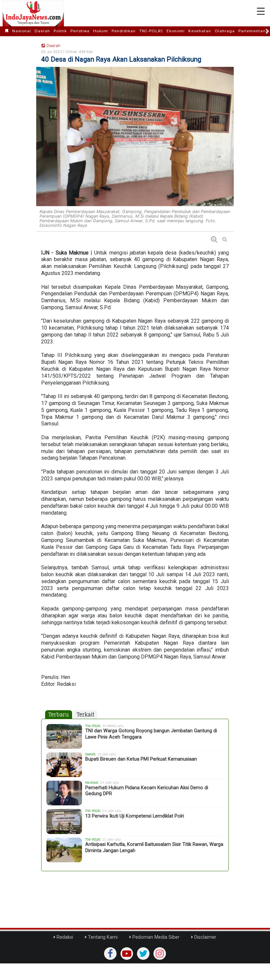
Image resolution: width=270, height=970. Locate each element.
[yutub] (126, 953)
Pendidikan (124, 31)
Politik (60, 31)
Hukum (100, 31)
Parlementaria (253, 31)
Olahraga (225, 31)
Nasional (21, 31)
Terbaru (58, 714)
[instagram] (159, 953)
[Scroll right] (267, 31)
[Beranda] (7, 31)
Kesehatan (199, 31)
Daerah (42, 31)
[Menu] (261, 11)
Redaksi (64, 937)
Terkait (85, 714)
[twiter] (143, 953)
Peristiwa (80, 31)
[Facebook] (110, 953)
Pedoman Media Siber (155, 937)
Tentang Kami (102, 937)
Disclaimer (204, 937)
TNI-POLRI (151, 31)
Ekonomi (176, 31)
